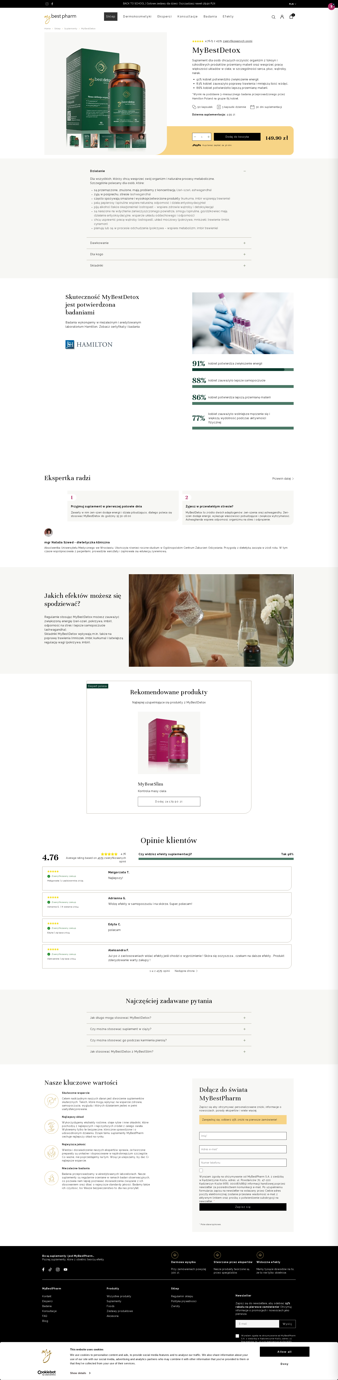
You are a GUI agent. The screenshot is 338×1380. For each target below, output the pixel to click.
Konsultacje (187, 16)
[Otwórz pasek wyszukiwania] (273, 16)
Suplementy (70, 28)
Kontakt (46, 1296)
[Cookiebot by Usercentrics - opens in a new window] (46, 1373)
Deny (285, 1363)
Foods (111, 1306)
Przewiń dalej (281, 478)
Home (47, 28)
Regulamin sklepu (182, 1296)
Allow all (284, 1351)
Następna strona (185, 971)
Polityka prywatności (183, 1301)
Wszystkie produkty (119, 1296)
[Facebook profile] (52, 4)
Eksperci (164, 16)
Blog (45, 1321)
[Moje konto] (282, 16)
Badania (210, 16)
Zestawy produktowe (120, 1311)
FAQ (44, 1316)
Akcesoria (113, 1316)
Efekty (228, 16)
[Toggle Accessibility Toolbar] (331, 6)
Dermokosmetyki (137, 16)
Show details (78, 1373)
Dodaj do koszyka (237, 136)
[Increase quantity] (208, 136)
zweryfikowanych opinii (237, 41)
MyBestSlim (150, 784)
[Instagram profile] (47, 4)
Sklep (111, 16)
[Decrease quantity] (194, 136)
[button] (74, 141)
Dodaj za (169, 801)
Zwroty (175, 1306)
